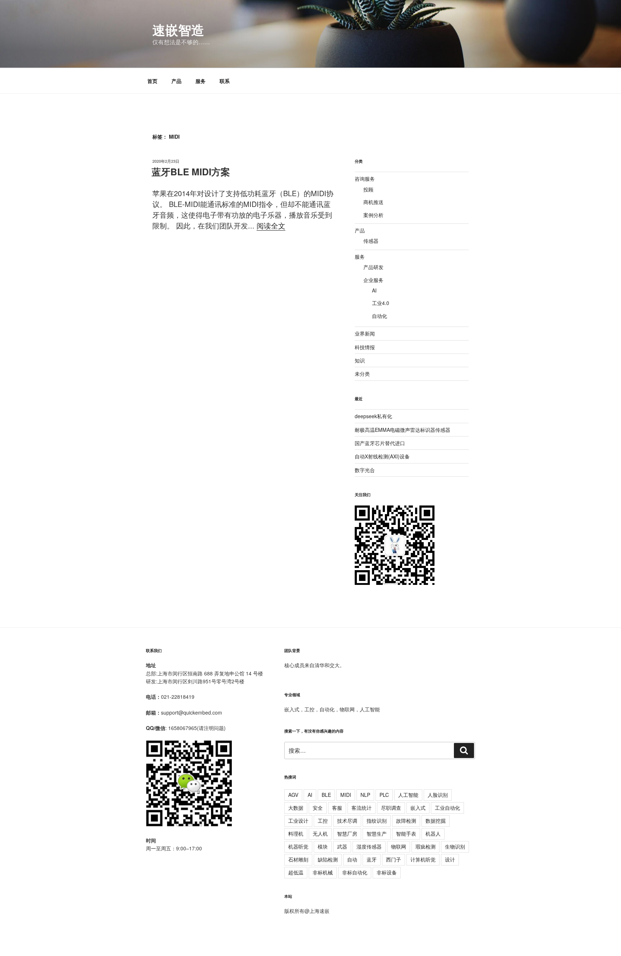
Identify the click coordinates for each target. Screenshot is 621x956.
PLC (384, 794)
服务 (201, 80)
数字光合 (365, 470)
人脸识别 (438, 794)
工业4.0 (380, 302)
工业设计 (298, 820)
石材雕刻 (298, 859)
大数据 (295, 807)
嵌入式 (418, 807)
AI (374, 290)
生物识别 (455, 846)
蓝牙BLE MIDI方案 (191, 171)
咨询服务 (365, 178)
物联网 (398, 846)
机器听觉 (298, 846)
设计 (450, 859)
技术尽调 (347, 820)
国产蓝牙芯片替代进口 (380, 443)
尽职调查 (391, 807)
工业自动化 (447, 807)
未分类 (362, 373)
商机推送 (373, 201)
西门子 (393, 859)
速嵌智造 (178, 29)
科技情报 (365, 347)
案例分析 (373, 214)
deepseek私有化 (373, 416)
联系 (225, 80)
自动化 (379, 315)
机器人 (433, 833)
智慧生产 (377, 833)
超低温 (295, 872)
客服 (337, 807)
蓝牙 (372, 859)
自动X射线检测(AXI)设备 (382, 456)
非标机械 (323, 872)
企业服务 (373, 279)
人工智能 (408, 794)
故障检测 (406, 820)
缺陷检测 (328, 859)
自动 (352, 859)
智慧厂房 (347, 833)
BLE (326, 794)
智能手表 (406, 833)
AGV (293, 794)
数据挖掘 (436, 820)
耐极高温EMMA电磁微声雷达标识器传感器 (402, 429)
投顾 (368, 189)
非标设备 (387, 872)
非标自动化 (354, 872)
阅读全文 (271, 225)
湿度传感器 (369, 846)
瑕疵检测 (425, 846)
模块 (323, 846)
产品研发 (373, 267)
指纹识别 (377, 820)
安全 (318, 807)
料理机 (295, 833)
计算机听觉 (423, 859)
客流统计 (361, 807)
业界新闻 (365, 333)
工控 (323, 820)
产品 (176, 80)
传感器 (370, 240)
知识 (360, 360)
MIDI (345, 794)
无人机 (320, 833)
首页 (152, 80)
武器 (342, 846)
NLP (365, 794)
